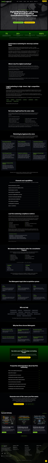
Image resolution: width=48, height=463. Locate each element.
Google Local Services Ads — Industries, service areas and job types (17, 238)
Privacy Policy (38, 452)
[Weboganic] (6, 1)
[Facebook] (2, 453)
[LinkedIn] (5, 453)
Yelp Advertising (27, 448)
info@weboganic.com (16, 449)
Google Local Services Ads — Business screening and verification (17, 237)
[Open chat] (46, 461)
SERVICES (20, 1)
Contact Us (36, 1)
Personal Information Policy (40, 451)
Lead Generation (27, 452)
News (28, 1)
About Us (31, 1)
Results (25, 1)
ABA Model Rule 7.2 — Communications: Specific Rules (16, 236)
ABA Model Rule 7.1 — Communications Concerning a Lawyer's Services (18, 235)
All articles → (44, 413)
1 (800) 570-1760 (15, 448)
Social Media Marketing (27, 449)
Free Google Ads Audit (29, 22)
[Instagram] (7, 453)
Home (17, 1)
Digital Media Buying (27, 450)
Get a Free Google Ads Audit (24, 357)
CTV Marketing (26, 451)
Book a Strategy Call (18, 22)
